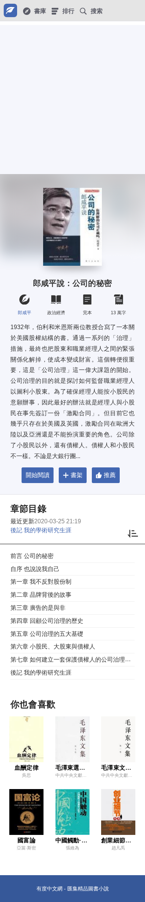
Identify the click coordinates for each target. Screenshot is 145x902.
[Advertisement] (72, 97)
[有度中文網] (10, 10)
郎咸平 (24, 312)
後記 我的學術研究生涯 (40, 530)
